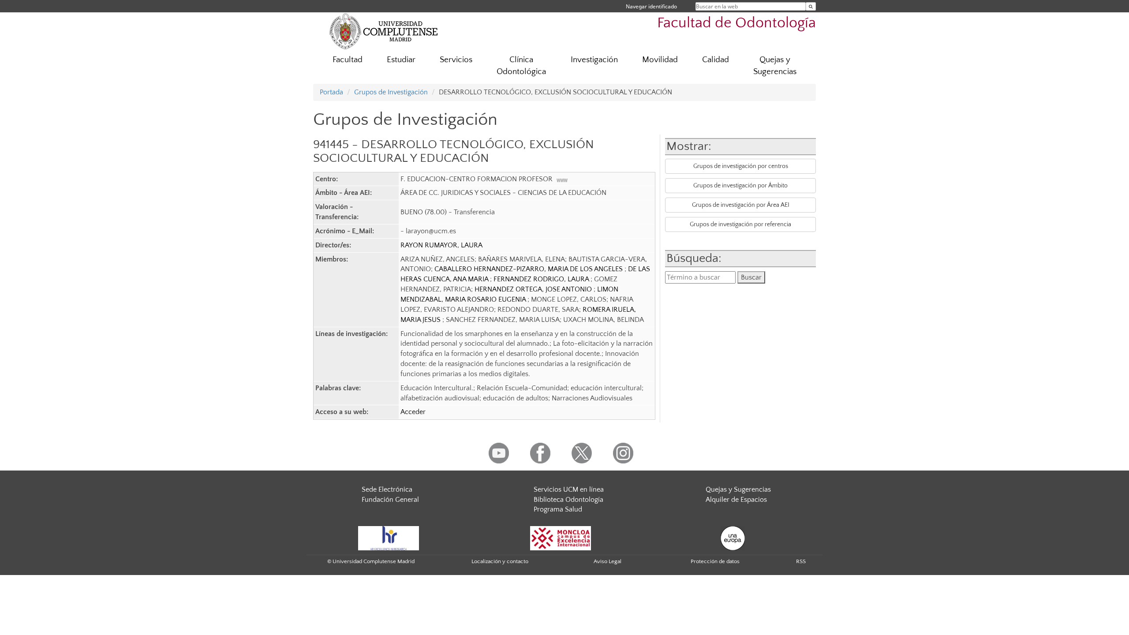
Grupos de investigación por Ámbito (740, 185)
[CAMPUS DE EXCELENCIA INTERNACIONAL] (560, 538)
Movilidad (660, 59)
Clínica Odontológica (521, 65)
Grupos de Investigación (391, 92)
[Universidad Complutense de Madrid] (383, 31)
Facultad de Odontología (736, 23)
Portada (331, 92)
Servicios (456, 59)
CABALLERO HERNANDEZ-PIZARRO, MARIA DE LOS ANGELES (529, 269)
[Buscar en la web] (811, 6)
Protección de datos (715, 561)
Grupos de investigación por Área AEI (740, 205)
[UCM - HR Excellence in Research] (388, 538)
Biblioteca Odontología (568, 500)
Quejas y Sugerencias (774, 65)
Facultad (348, 59)
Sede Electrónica (387, 489)
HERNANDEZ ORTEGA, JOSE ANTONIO (534, 289)
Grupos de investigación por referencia (740, 224)
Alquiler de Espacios (736, 500)
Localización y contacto (499, 561)
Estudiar (401, 59)
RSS (801, 561)
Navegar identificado (651, 6)
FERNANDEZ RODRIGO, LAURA (542, 279)
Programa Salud (558, 509)
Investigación (594, 59)
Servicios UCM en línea (569, 489)
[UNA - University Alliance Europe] (733, 538)
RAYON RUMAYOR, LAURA (441, 245)
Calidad (715, 59)
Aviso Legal (607, 561)
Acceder (413, 412)
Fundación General (390, 500)
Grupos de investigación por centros (740, 166)
